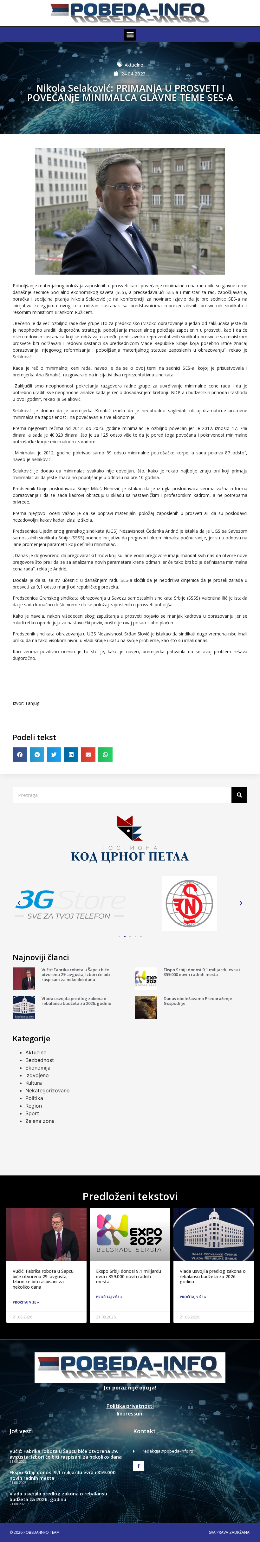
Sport (32, 1113)
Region (33, 1106)
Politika (34, 1098)
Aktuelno (134, 65)
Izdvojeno (37, 1075)
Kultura (33, 1083)
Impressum (130, 1413)
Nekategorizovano (47, 1090)
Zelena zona (40, 1121)
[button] (130, 35)
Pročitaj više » (26, 1302)
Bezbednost (39, 1060)
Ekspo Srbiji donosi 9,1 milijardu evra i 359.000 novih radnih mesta (202, 972)
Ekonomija (37, 1067)
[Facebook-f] (138, 1466)
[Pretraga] (239, 795)
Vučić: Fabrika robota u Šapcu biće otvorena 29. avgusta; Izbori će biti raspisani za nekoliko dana (76, 974)
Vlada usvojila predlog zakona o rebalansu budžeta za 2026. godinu (76, 1001)
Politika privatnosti (130, 1405)
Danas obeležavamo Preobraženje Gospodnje (198, 1001)
